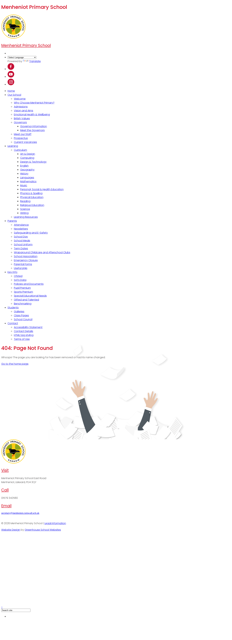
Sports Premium (23, 292)
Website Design (10, 530)
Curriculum (20, 150)
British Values (22, 118)
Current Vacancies (25, 142)
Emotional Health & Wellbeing (32, 114)
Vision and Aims (23, 110)
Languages (27, 177)
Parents (12, 221)
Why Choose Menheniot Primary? (34, 102)
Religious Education (32, 205)
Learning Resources (26, 217)
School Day (21, 236)
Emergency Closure (26, 260)
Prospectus (21, 138)
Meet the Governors (32, 130)
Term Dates (21, 248)
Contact (13, 323)
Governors (20, 122)
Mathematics (28, 181)
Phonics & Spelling (31, 193)
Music (23, 185)
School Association (25, 256)
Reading (25, 201)
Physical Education (31, 197)
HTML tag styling (23, 335)
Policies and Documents (29, 284)
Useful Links (20, 268)
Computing (27, 158)
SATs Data (20, 280)
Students (13, 307)
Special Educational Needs (30, 296)
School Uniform (23, 244)
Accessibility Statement (28, 327)
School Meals (22, 240)
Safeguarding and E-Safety (31, 233)
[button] (11, 69)
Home (11, 91)
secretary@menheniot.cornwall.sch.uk (20, 513)
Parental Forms (23, 264)
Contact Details (23, 331)
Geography (27, 169)
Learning (13, 146)
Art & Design (27, 154)
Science (25, 209)
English (24, 166)
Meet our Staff (22, 134)
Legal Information (55, 523)
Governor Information (33, 126)
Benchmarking (22, 303)
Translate (35, 61)
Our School (14, 95)
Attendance (21, 225)
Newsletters (21, 229)
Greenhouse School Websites (43, 530)
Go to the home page (14, 364)
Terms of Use (22, 339)
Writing (24, 213)
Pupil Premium (22, 288)
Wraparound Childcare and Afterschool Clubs (42, 252)
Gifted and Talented (26, 299)
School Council (23, 319)
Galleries (19, 311)
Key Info (12, 272)
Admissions (21, 106)
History (24, 173)
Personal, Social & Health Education (42, 189)
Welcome (20, 99)
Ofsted (18, 276)
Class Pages (21, 315)
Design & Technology (33, 162)
